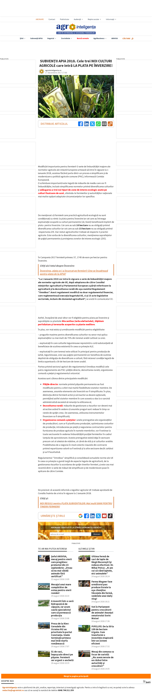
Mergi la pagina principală (76, 676)
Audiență (77, 19)
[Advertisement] (78, 8)
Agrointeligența (9, 687)
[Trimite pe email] (104, 123)
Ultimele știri (86, 548)
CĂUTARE (126, 38)
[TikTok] (110, 515)
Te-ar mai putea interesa (52, 548)
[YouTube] (104, 515)
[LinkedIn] (86, 123)
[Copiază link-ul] (110, 123)
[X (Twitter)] (92, 123)
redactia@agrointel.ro (13, 690)
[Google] (80, 515)
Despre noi (7, 680)
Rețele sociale (93, 19)
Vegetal (50, 38)
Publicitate (64, 19)
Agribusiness (98, 38)
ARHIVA (114, 38)
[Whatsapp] (98, 123)
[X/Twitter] (98, 515)
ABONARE (40, 19)
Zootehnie (65, 38)
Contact (52, 19)
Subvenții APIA (36, 38)
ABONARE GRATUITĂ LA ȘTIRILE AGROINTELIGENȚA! (76, 528)
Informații (110, 19)
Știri (21, 38)
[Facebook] (80, 123)
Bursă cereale (83, 38)
